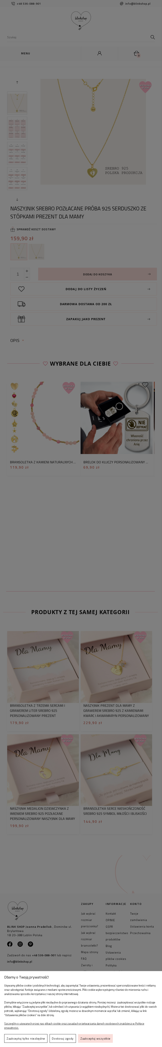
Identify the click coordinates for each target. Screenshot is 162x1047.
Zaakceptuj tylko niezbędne (26, 1038)
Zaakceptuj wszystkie (95, 1038)
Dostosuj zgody (63, 1038)
